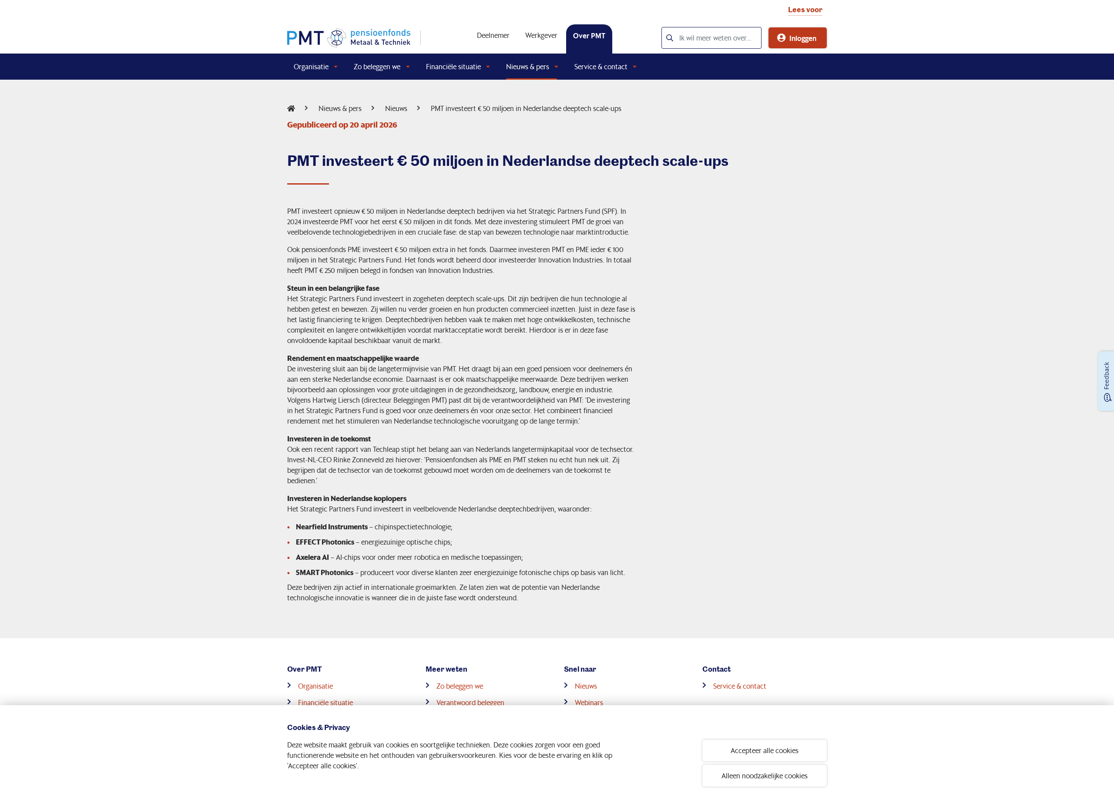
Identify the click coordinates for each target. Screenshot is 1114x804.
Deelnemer (493, 35)
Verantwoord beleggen (470, 702)
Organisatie (311, 66)
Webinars (589, 702)
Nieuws (396, 108)
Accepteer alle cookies (765, 750)
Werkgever (541, 35)
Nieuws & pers (527, 66)
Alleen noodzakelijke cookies (764, 775)
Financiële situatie (453, 66)
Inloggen (802, 38)
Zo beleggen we (377, 66)
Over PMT (589, 35)
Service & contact (600, 66)
